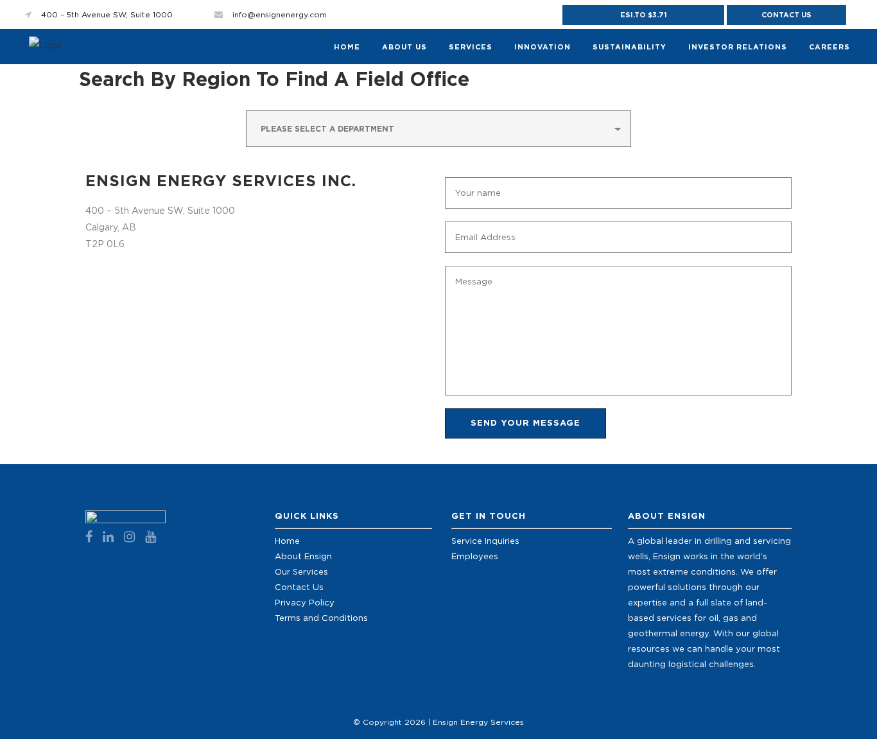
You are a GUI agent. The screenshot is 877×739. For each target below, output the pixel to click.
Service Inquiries (485, 540)
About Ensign (303, 556)
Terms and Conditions (321, 617)
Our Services (301, 571)
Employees (474, 556)
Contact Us (786, 15)
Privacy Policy (304, 602)
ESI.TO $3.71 (643, 15)
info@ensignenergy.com (279, 14)
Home (287, 540)
